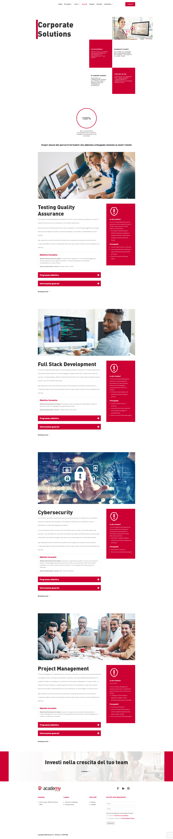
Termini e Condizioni (71, 802)
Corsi (76, 4)
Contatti (99, 4)
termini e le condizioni (121, 815)
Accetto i (118, 815)
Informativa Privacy (128, 818)
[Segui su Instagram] (128, 788)
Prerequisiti (114, 244)
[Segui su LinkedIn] (123, 788)
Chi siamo (67, 4)
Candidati (130, 4)
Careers (92, 4)
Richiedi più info (43, 291)
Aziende (84, 4)
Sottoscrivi (111, 823)
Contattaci (84, 771)
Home (60, 4)
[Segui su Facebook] (118, 788)
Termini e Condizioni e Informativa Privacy (120, 813)
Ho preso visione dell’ (121, 818)
